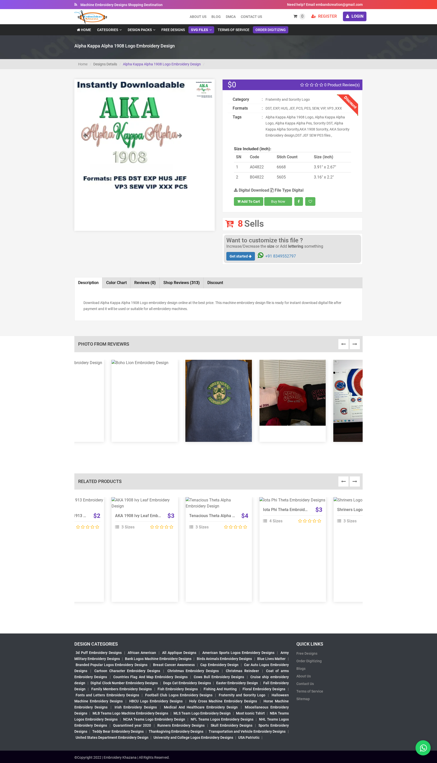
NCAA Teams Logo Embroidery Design (154, 719)
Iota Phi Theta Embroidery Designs (294, 509)
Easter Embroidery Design (237, 683)
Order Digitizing (270, 30)
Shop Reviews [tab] (181, 282)
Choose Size (290, 514)
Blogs (300, 669)
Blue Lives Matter (271, 659)
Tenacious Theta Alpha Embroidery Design (228, 515)
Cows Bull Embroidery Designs (219, 677)
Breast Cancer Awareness (174, 665)
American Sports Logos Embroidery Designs (238, 653)
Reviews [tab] (145, 282)
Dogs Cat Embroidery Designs (187, 683)
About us (198, 17)
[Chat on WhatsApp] (423, 747)
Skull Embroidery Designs (231, 725)
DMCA (231, 17)
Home (85, 30)
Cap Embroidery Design (219, 665)
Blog (216, 17)
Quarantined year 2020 (132, 725)
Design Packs (140, 30)
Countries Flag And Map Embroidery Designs (150, 677)
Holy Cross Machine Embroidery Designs (223, 701)
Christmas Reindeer (242, 671)
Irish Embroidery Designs (136, 707)
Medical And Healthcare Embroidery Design (201, 707)
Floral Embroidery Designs (264, 689)
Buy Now (278, 201)
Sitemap (303, 699)
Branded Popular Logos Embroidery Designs (111, 665)
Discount (215, 282)
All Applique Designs (179, 653)
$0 (232, 84)
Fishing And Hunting (220, 689)
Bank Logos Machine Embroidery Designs (158, 659)
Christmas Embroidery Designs (193, 671)
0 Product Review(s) (341, 85)
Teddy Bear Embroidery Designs (117, 731)
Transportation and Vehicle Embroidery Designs (247, 731)
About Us (303, 676)
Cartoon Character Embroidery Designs (127, 671)
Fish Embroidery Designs (178, 689)
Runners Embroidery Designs (181, 725)
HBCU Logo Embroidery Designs (156, 701)
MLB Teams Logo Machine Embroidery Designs (130, 713)
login (357, 16)
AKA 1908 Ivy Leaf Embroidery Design (149, 515)
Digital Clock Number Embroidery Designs (124, 683)
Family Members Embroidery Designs (121, 689)
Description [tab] (88, 282)
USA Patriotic (248, 737)
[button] (85, 160)
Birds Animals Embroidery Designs (224, 659)
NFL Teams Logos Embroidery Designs (222, 719)
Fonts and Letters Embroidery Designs (107, 695)
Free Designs (173, 30)
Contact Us (251, 17)
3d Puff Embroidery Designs (99, 653)
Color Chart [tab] (116, 282)
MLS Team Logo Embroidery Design (202, 713)
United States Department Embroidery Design (112, 737)
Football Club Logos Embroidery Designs (178, 695)
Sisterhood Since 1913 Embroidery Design (79, 515)
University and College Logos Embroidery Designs (193, 737)
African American (142, 653)
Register (327, 16)
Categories (107, 30)
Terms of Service (233, 30)
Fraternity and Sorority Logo (242, 695)
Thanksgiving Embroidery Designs (176, 731)
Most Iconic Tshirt (250, 713)
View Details (142, 502)
